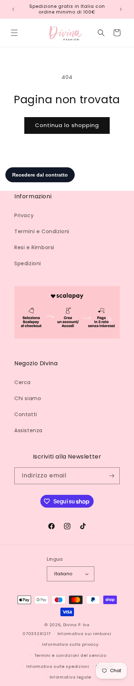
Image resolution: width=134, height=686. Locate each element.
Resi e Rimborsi (34, 247)
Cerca (22, 382)
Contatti (25, 414)
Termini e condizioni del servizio (70, 655)
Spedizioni (27, 263)
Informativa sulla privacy (70, 644)
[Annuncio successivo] (121, 9)
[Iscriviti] (111, 475)
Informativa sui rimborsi (84, 634)
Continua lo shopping (67, 125)
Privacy (24, 215)
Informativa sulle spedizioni (57, 666)
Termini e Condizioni (41, 231)
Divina (70, 625)
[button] (14, 33)
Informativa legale (70, 677)
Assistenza (28, 430)
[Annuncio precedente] (13, 9)
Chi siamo (27, 398)
